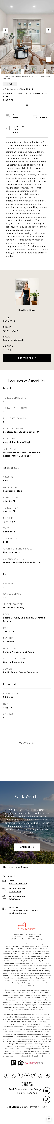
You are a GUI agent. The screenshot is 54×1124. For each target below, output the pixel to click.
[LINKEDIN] (20, 1075)
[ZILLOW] (40, 1075)
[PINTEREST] (47, 1075)
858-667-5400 (15, 899)
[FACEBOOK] (6, 1075)
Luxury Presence (27, 1093)
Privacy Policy (38, 1106)
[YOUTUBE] (27, 1075)
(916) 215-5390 (11, 330)
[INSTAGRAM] (13, 1075)
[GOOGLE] (33, 1075)
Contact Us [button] (27, 847)
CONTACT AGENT (27, 358)
